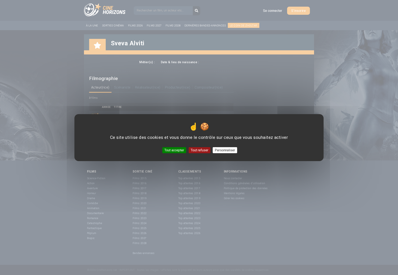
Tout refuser (199, 150)
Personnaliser (225, 150)
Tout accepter (174, 150)
